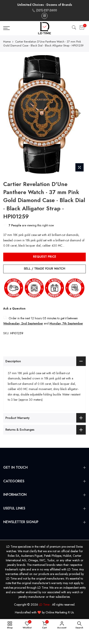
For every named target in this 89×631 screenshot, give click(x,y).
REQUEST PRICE (44, 256)
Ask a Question (14, 308)
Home (7, 42)
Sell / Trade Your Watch (44, 268)
